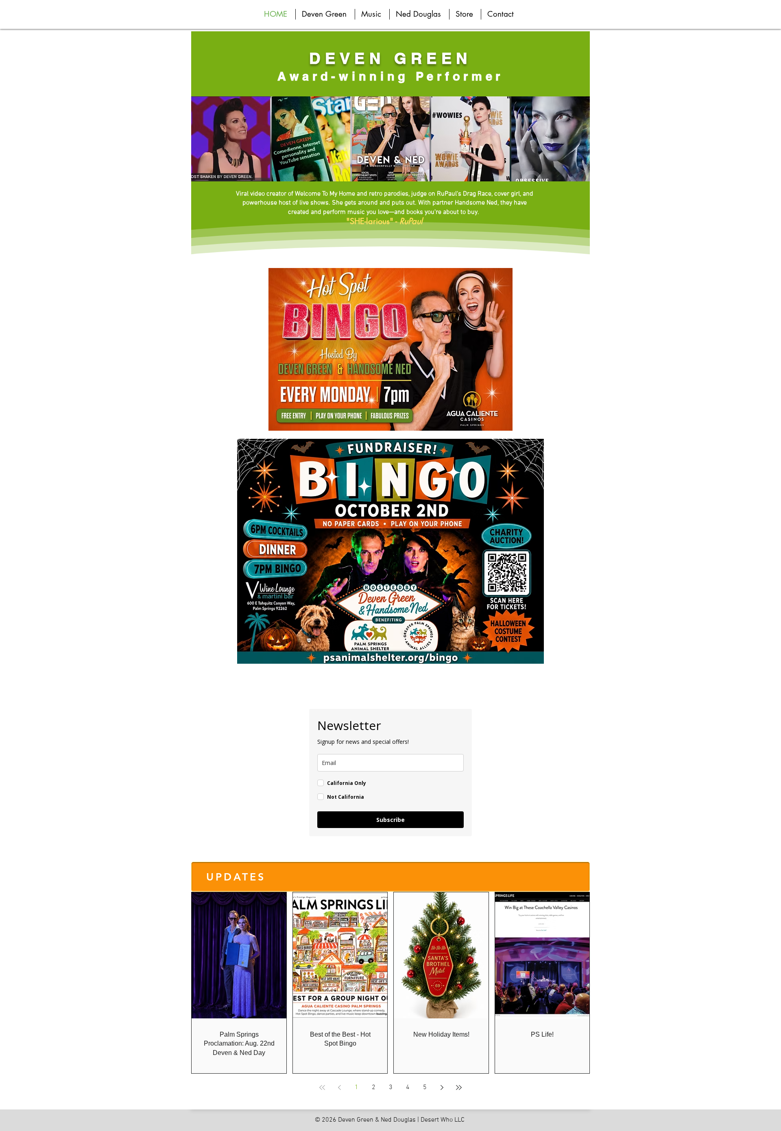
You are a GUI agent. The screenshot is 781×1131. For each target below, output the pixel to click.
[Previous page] (339, 1087)
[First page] (322, 1087)
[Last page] (459, 1087)
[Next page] (441, 1087)
